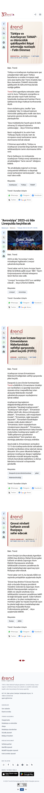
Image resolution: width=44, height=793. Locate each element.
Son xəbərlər (6, 708)
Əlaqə (4, 726)
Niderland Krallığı (15, 477)
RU (26, 789)
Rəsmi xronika (6, 712)
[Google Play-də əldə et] (27, 774)
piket (37, 473)
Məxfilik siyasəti (7, 747)
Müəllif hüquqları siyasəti (10, 750)
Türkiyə (23, 185)
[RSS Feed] (32, 765)
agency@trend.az (7, 698)
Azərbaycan (13, 185)
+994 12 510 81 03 (7, 696)
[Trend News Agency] (8, 678)
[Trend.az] (8, 14)
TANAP (32, 185)
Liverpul (12, 292)
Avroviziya (22, 292)
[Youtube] (18, 765)
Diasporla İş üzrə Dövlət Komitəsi (20, 473)
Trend (9, 92)
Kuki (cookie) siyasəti (9, 753)
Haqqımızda (6, 720)
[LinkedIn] (27, 765)
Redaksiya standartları (9, 729)
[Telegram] (22, 765)
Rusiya (11, 621)
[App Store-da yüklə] (10, 774)
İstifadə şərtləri (7, 744)
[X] (13, 765)
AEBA (19, 621)
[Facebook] (8, 765)
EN (18, 789)
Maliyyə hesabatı (7, 736)
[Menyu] (40, 14)
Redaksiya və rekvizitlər (9, 723)
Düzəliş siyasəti (7, 732)
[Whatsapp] (4, 765)
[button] (4, 24)
